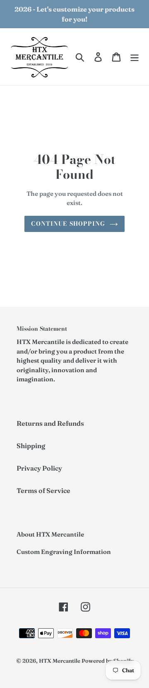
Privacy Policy (39, 468)
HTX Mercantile (59, 660)
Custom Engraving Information (64, 552)
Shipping (31, 446)
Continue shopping (68, 223)
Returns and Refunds (50, 423)
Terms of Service (43, 490)
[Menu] (134, 56)
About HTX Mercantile (50, 534)
